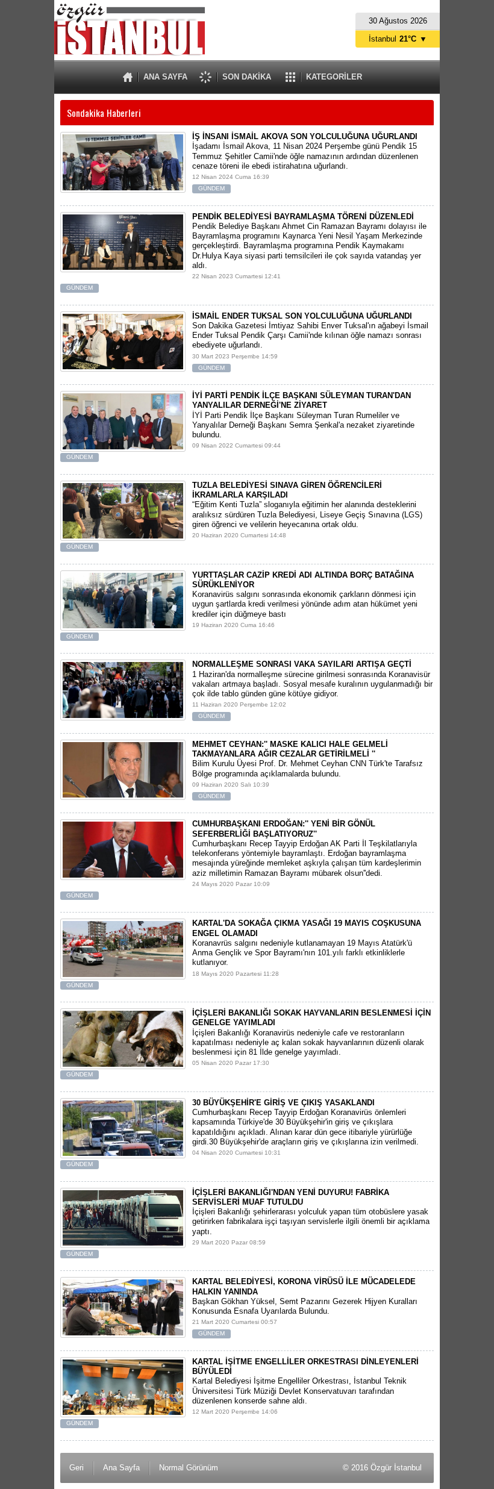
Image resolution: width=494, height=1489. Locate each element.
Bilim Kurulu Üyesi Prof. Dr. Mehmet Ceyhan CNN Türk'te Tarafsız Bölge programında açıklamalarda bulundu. (307, 769)
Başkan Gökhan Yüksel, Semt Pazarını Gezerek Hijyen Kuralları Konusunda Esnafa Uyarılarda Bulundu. (304, 1307)
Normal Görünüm (188, 1467)
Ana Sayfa (121, 1467)
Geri (76, 1467)
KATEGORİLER (334, 76)
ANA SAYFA (165, 76)
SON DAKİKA (246, 76)
